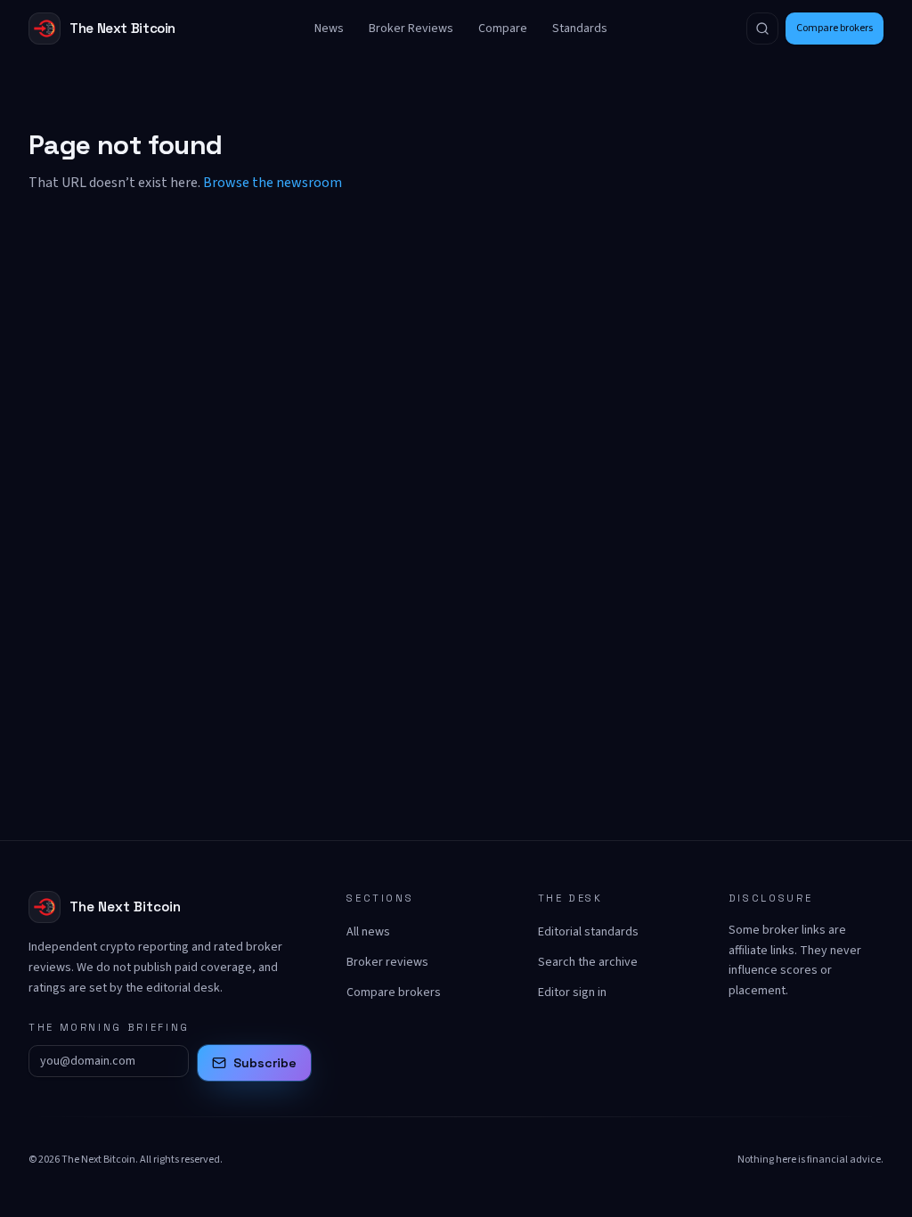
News (329, 28)
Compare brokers (834, 28)
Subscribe (265, 1063)
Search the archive (588, 962)
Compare (502, 28)
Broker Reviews (411, 28)
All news (368, 932)
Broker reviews (387, 962)
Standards (579, 28)
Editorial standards (588, 932)
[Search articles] (762, 28)
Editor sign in (572, 992)
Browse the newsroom (272, 182)
